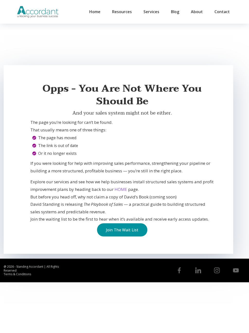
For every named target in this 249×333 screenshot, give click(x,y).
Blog (175, 11)
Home (94, 11)
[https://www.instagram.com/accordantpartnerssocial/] (217, 270)
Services (151, 11)
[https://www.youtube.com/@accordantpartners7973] (236, 270)
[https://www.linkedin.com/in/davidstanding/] (198, 270)
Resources (122, 11)
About (197, 11)
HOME (121, 189)
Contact (222, 11)
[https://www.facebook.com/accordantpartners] (179, 270)
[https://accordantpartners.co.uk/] (37, 12)
